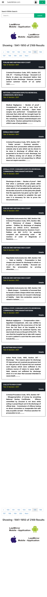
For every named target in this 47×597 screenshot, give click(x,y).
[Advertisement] (23, 433)
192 (18, 52)
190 (8, 52)
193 (24, 52)
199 (15, 56)
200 (20, 56)
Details (41, 67)
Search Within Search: (9, 11)
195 (35, 52)
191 (13, 52)
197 (4, 56)
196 (40, 52)
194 (29, 52)
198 (9, 56)
